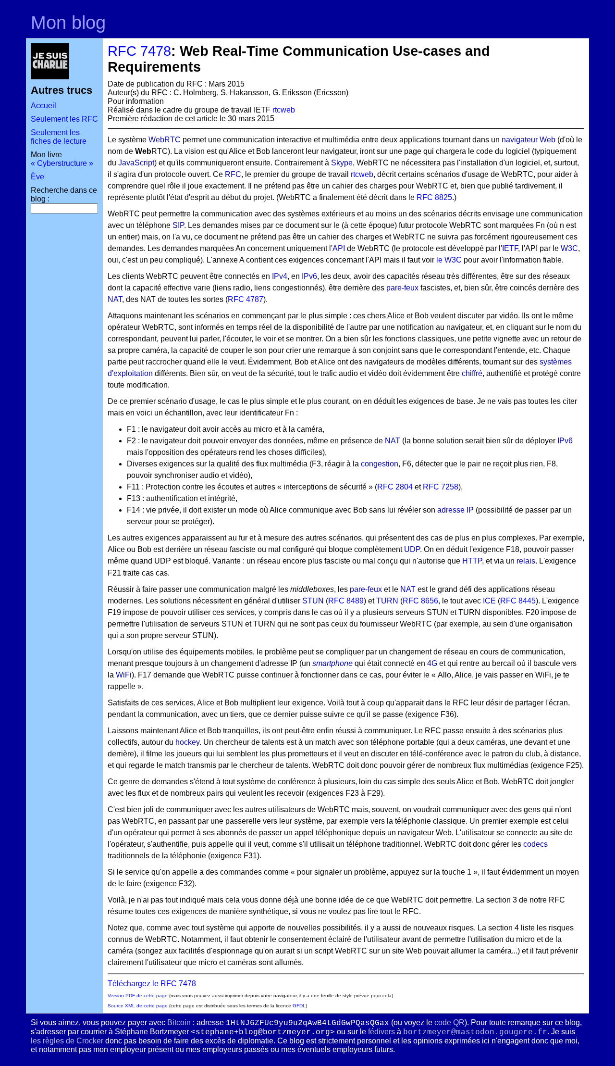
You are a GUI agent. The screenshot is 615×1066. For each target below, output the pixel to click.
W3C (569, 248)
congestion (379, 464)
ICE (489, 601)
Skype (342, 163)
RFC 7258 (440, 487)
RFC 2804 (395, 487)
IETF (510, 248)
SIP (178, 225)
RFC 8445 (518, 601)
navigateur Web (528, 140)
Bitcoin (179, 1022)
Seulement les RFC (64, 119)
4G (432, 663)
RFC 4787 (245, 299)
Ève (37, 177)
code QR (449, 1022)
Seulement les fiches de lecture (58, 136)
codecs (535, 844)
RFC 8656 (420, 601)
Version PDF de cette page (138, 995)
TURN (387, 601)
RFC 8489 (346, 601)
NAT (115, 299)
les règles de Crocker (67, 1041)
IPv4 (279, 276)
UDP (412, 549)
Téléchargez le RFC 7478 (152, 983)
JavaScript (136, 163)
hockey (187, 742)
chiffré (472, 373)
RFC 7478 (139, 51)
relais (526, 561)
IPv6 (309, 276)
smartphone (332, 663)
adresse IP (455, 510)
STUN (313, 601)
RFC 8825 (434, 197)
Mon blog (68, 22)
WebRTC (164, 140)
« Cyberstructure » (62, 163)
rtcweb (283, 110)
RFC (233, 174)
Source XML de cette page (138, 1005)
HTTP (472, 561)
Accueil (43, 105)
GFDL (299, 1005)
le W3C (449, 260)
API (338, 248)
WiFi (124, 675)
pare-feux (402, 288)
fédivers (381, 1032)
